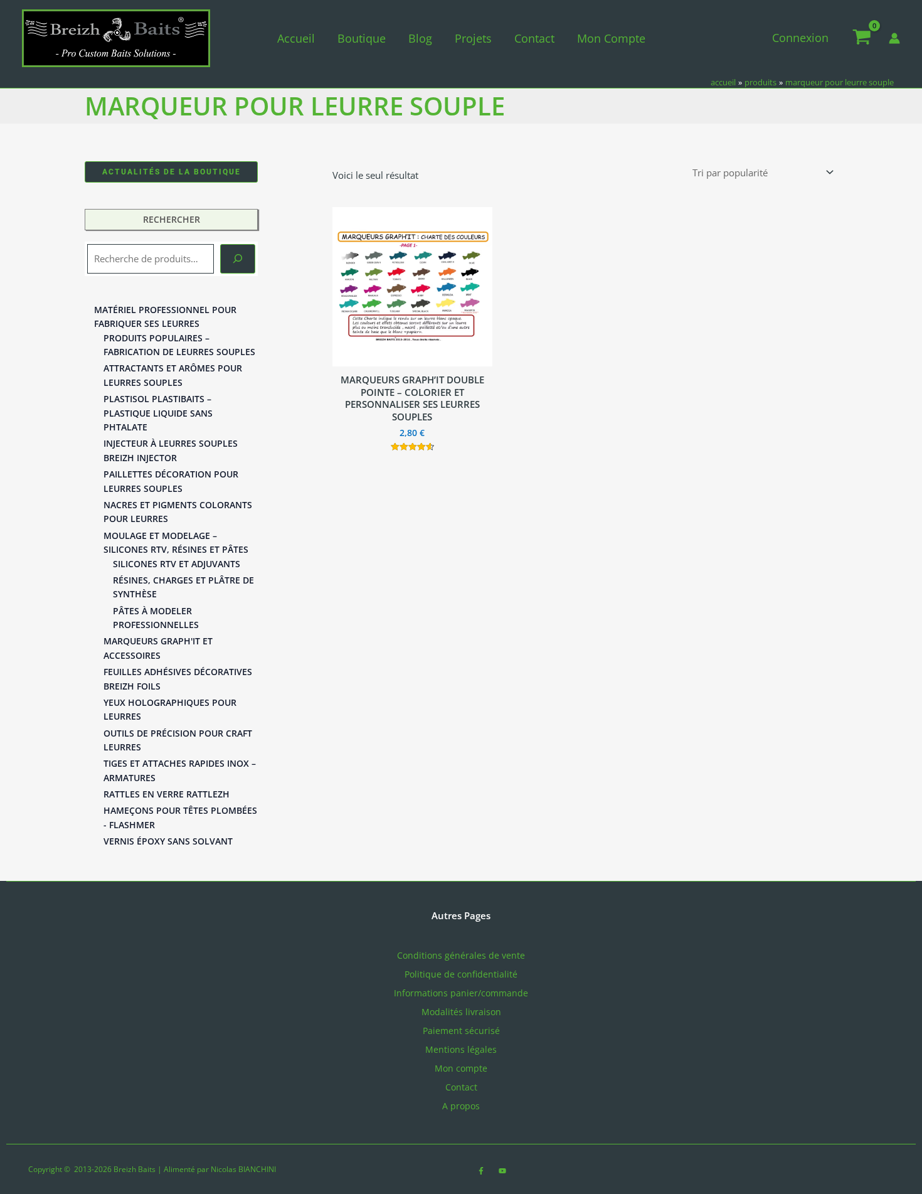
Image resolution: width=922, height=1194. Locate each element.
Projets (473, 38)
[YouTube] (502, 1170)
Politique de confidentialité (461, 974)
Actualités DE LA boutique (171, 172)
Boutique (361, 38)
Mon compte (611, 38)
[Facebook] (481, 1170)
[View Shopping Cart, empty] (861, 38)
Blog (420, 38)
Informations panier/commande (461, 993)
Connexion (800, 37)
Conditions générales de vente (461, 955)
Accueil (296, 38)
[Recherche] (237, 259)
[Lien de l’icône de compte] (894, 38)
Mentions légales (461, 1049)
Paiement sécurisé (461, 1031)
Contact (534, 38)
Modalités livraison (461, 1012)
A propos (461, 1106)
